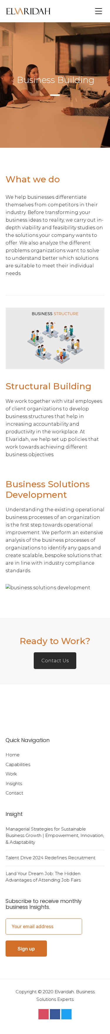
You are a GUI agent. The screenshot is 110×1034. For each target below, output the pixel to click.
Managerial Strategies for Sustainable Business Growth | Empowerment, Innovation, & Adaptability (55, 835)
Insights (14, 783)
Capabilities (18, 764)
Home (13, 755)
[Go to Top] (98, 1021)
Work (11, 774)
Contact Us (55, 660)
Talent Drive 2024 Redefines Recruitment (50, 857)
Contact (14, 793)
